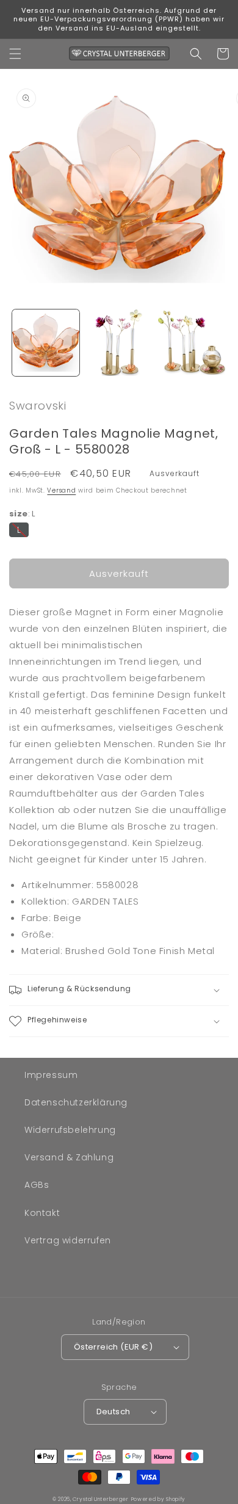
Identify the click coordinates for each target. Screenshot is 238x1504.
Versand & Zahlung (69, 1157)
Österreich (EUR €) (113, 1347)
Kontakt (42, 1213)
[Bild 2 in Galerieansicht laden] (119, 343)
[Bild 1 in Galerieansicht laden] (45, 343)
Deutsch (113, 1411)
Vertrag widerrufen (67, 1240)
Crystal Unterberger (100, 1499)
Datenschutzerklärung (76, 1102)
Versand (61, 490)
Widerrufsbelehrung (70, 1130)
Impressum (51, 1075)
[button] (15, 53)
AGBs (36, 1185)
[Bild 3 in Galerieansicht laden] (191, 343)
